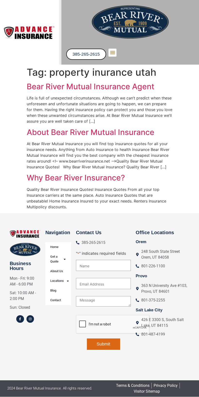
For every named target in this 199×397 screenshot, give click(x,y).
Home (54, 247)
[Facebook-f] (20, 319)
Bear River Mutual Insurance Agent (90, 86)
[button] (112, 53)
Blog (53, 290)
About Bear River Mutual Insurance (90, 132)
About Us (56, 271)
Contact (55, 300)
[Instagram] (30, 319)
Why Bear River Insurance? (76, 177)
